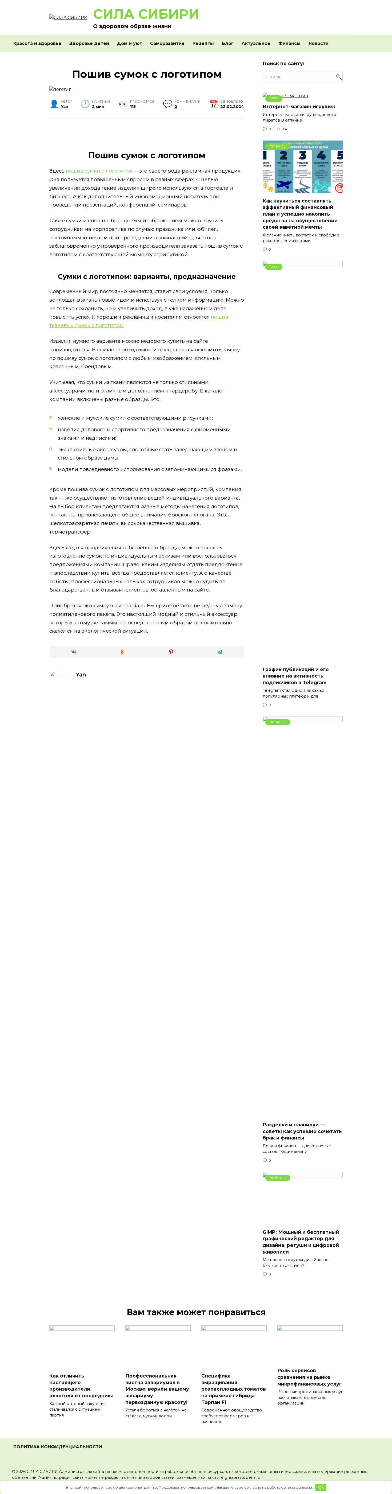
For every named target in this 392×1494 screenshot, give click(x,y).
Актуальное (256, 43)
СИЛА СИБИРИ (146, 14)
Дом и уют (129, 43)
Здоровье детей (89, 43)
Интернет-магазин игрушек (299, 106)
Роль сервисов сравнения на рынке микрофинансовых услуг (309, 1377)
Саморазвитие (167, 43)
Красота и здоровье (37, 43)
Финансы (289, 43)
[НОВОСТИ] (303, 1221)
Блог (228, 43)
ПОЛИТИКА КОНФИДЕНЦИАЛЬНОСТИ (57, 1446)
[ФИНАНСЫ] (303, 189)
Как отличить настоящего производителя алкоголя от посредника (81, 1385)
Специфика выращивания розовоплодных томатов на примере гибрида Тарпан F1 (233, 1389)
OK (321, 1487)
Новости (319, 43)
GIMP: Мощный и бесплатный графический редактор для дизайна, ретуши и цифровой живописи (301, 1242)
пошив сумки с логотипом (100, 171)
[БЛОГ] (303, 658)
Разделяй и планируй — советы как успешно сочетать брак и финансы (302, 1131)
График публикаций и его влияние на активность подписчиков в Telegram (296, 675)
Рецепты (203, 43)
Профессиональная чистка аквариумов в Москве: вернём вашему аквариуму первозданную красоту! (157, 1389)
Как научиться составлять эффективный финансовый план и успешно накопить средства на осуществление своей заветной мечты (300, 214)
